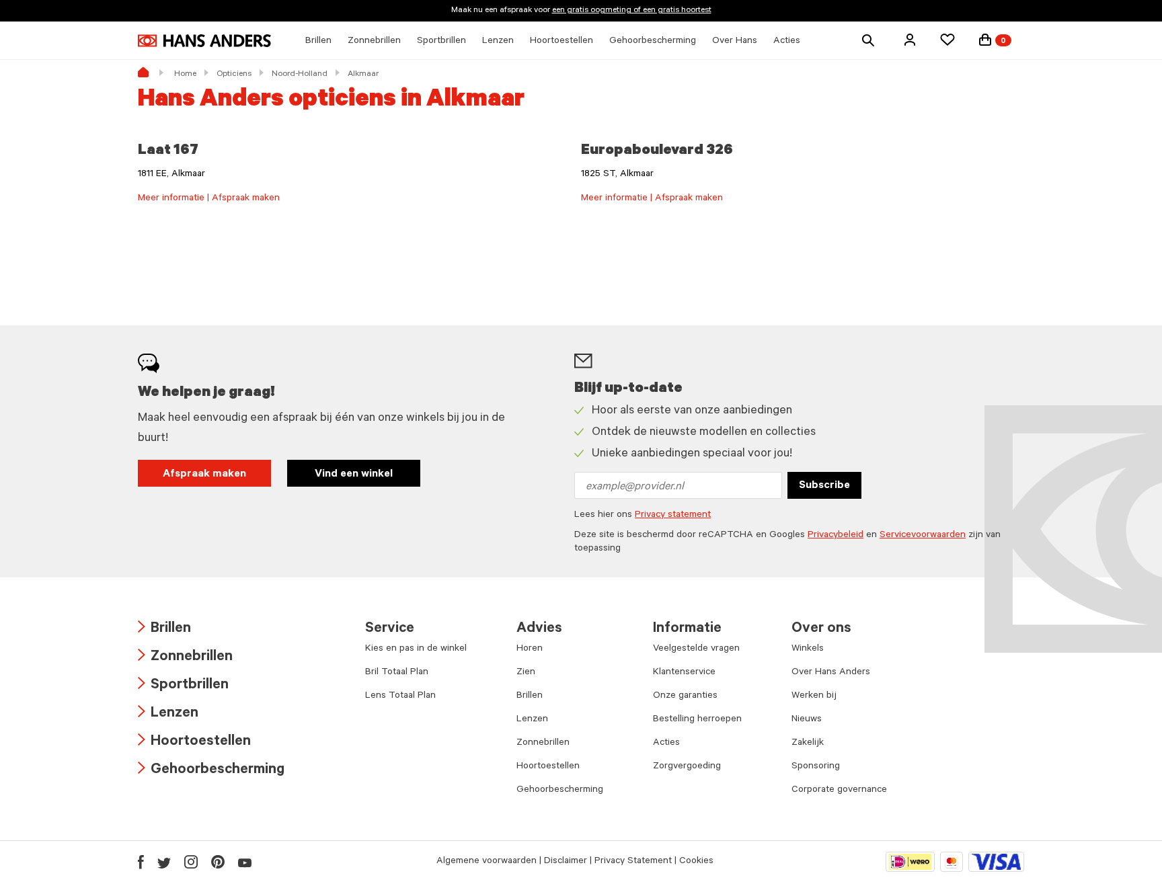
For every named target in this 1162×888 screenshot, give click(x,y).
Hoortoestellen (194, 742)
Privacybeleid (835, 535)
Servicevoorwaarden (923, 535)
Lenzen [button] (498, 41)
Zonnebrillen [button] (374, 41)
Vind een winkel (354, 475)
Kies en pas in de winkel (416, 649)
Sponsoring (815, 767)
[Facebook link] (141, 862)
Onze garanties (685, 696)
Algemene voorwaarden (486, 861)
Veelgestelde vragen (696, 649)
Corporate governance (839, 790)
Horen (529, 649)
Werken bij (814, 696)
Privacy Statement (633, 861)
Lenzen (168, 714)
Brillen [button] (318, 41)
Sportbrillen (183, 686)
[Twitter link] (164, 862)
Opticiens (234, 74)
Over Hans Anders (830, 673)
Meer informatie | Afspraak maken (209, 199)
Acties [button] (786, 41)
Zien (525, 673)
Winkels (807, 649)
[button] (910, 40)
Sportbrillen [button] (441, 41)
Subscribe (824, 486)
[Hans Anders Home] (204, 40)
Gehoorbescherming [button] (652, 41)
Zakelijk (807, 743)
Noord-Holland (299, 74)
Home (185, 74)
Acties (666, 743)
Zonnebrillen (185, 657)
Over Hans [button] (734, 41)
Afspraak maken (204, 475)
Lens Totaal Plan (400, 696)
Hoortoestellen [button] (561, 41)
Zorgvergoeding (687, 767)
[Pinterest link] (218, 862)
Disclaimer (565, 861)
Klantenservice (684, 673)
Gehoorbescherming (211, 770)
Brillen (164, 629)
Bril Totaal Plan (396, 673)
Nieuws (806, 720)
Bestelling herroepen (697, 720)
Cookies (696, 861)
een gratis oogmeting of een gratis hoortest (631, 10)
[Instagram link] (191, 862)
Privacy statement (673, 515)
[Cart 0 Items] (985, 40)
